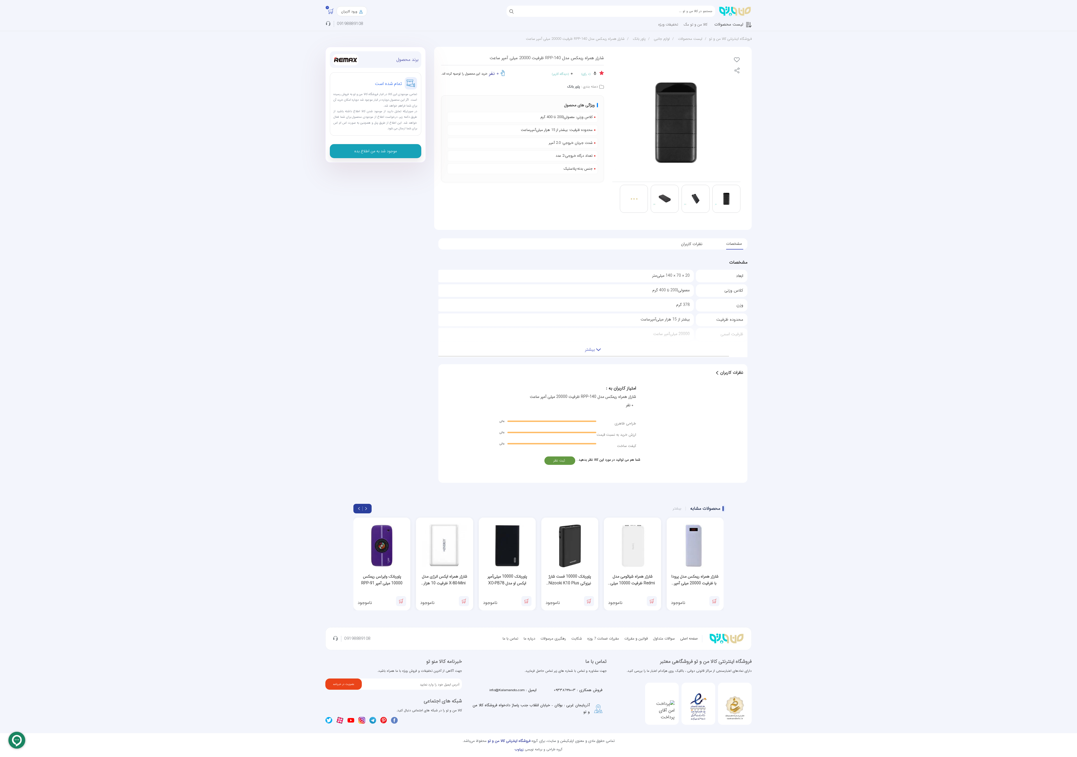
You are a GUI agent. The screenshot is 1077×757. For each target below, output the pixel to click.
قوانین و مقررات (636, 638)
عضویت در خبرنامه (343, 684)
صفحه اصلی (689, 638)
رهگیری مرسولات (553, 638)
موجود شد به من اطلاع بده (375, 151)
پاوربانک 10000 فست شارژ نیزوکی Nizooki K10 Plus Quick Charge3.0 (570, 580)
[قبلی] (366, 508)
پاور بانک (639, 39)
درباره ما (529, 638)
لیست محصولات (728, 24)
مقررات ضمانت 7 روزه (603, 638)
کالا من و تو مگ (695, 24)
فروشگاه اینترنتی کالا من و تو (730, 39)
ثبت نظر (559, 460)
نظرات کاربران (691, 244)
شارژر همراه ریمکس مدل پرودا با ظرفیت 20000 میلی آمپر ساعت (695, 580)
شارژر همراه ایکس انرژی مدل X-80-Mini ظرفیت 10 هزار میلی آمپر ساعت (444, 580)
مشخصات (734, 244)
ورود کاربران (349, 11)
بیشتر (677, 508)
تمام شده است (388, 83)
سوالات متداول (664, 638)
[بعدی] (359, 508)
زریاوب (519, 749)
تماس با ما (510, 638)
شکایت (576, 638)
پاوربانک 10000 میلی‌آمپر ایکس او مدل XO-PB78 (507, 579)
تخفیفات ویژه (668, 24)
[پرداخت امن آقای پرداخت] (662, 710)
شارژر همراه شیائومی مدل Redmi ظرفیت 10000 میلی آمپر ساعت (632, 580)
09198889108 (350, 24)
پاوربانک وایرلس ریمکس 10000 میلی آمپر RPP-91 (381, 579)
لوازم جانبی (662, 39)
